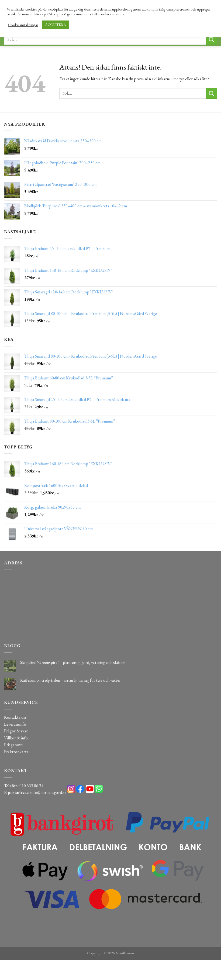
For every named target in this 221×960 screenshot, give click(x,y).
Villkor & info (16, 738)
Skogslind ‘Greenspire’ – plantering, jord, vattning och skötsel (72, 662)
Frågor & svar (16, 731)
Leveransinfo (15, 724)
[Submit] (211, 39)
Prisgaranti (13, 745)
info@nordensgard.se (48, 792)
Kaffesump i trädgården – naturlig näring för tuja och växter (70, 680)
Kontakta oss (15, 717)
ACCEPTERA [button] (55, 24)
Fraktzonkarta (16, 752)
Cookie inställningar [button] (23, 24)
